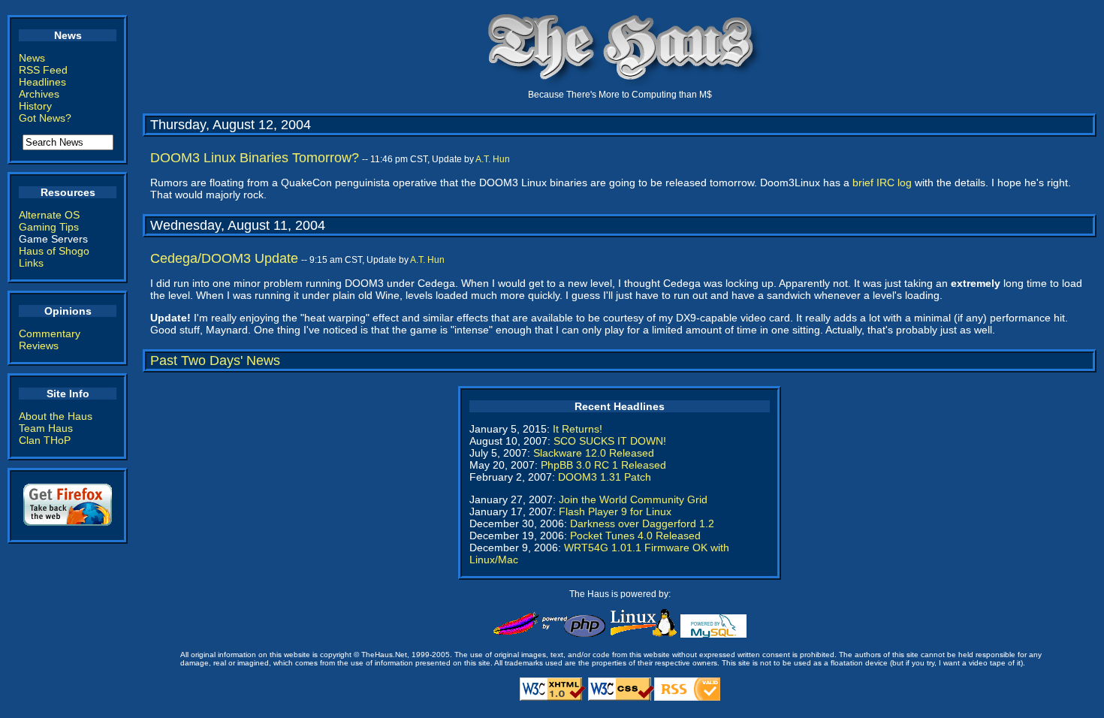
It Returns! (577, 429)
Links (31, 263)
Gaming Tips (49, 227)
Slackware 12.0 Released (593, 453)
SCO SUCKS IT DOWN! (610, 441)
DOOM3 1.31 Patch (604, 477)
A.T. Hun (492, 159)
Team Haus (46, 428)
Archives (39, 94)
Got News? (45, 118)
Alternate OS (49, 215)
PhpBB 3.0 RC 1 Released (603, 465)
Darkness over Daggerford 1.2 (642, 523)
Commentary (49, 333)
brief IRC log (882, 182)
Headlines (42, 82)
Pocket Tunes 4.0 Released (635, 535)
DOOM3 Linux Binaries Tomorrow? (254, 157)
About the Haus (55, 416)
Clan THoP (45, 440)
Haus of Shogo (54, 251)
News (32, 58)
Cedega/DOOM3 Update (224, 258)
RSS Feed (43, 70)
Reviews (39, 345)
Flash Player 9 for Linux (615, 511)
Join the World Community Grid (633, 499)
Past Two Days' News (215, 360)
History (35, 106)
